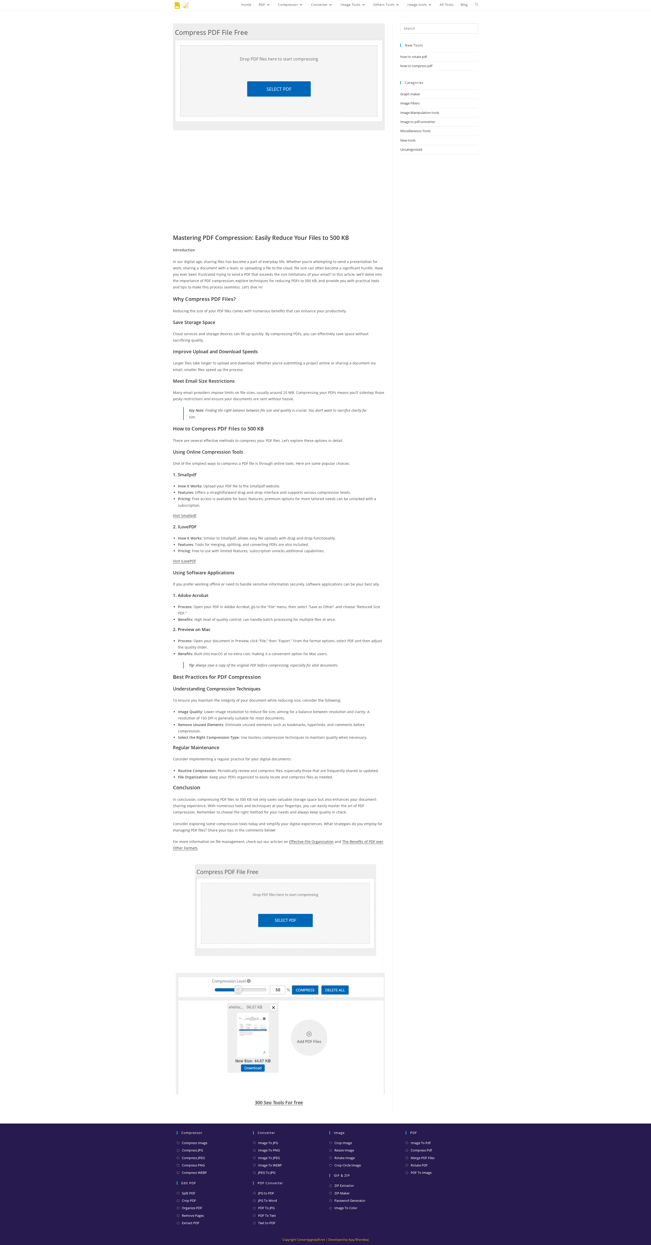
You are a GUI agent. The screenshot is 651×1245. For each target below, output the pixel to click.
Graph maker (410, 94)
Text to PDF (266, 1223)
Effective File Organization (311, 841)
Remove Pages (193, 1215)
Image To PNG (269, 1150)
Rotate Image (344, 1158)
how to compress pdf (416, 66)
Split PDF (188, 1193)
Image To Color (345, 1208)
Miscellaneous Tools (415, 131)
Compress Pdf (421, 1150)
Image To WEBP (270, 1165)
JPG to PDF (266, 1193)
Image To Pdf (421, 1143)
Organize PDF (192, 1208)
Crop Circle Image (347, 1165)
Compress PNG (193, 1165)
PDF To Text (267, 1215)
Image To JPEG (269, 1158)
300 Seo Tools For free (279, 1102)
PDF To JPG (266, 1208)
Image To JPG (268, 1143)
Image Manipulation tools (419, 112)
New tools (408, 140)
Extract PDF (190, 1223)
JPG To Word (267, 1200)
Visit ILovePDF (184, 561)
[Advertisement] (439, 208)
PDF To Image (421, 1172)
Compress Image (194, 1143)
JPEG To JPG (266, 1172)
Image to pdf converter (417, 121)
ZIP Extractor (344, 1185)
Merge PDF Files (423, 1158)
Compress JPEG (193, 1158)
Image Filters (410, 103)
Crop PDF (189, 1200)
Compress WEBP (194, 1172)
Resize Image (344, 1150)
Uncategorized (411, 149)
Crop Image (343, 1143)
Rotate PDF (419, 1165)
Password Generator (349, 1200)
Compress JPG (192, 1150)
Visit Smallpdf (184, 515)
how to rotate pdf (413, 56)
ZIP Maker (342, 1193)
